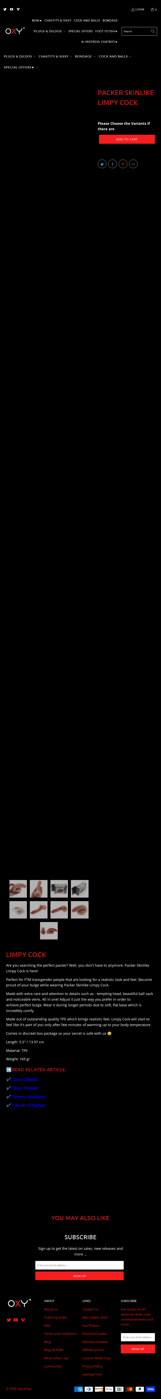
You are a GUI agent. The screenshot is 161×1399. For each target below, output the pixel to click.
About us (51, 1309)
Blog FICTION (53, 1350)
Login (139, 9)
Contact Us (90, 1309)
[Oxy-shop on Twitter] (4, 9)
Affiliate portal (92, 1350)
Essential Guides (94, 1334)
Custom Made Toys (96, 1358)
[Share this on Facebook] (112, 164)
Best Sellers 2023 (94, 1317)
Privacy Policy (92, 1366)
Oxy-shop (24, 1388)
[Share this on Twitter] (102, 164)
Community (52, 1366)
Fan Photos (90, 1326)
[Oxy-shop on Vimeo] (18, 9)
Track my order (55, 1317)
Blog (47, 1342)
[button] (50, 31)
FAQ (47, 1326)
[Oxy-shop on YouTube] (11, 9)
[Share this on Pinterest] (123, 164)
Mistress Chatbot (95, 1342)
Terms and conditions (60, 1334)
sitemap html (92, 1374)
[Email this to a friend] (133, 164)
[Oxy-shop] (15, 31)
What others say (56, 1358)
